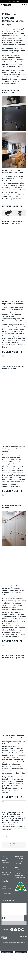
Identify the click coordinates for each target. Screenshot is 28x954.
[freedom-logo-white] (23, 936)
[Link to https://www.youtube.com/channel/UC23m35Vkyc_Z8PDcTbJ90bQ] (22, 929)
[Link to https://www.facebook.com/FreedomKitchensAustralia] (11, 929)
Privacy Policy (4, 942)
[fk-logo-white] (4, 937)
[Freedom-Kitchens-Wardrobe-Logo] (7, 4)
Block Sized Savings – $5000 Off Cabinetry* (14, 1)
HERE (6, 825)
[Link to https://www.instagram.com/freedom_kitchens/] (15, 929)
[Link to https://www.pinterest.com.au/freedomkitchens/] (19, 929)
